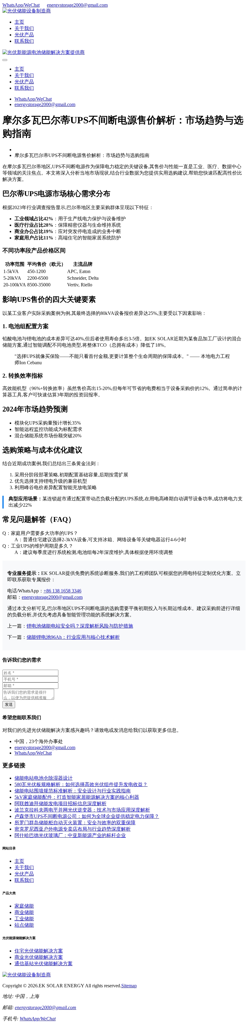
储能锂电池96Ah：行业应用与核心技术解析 (73, 637)
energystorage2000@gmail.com (77, 5)
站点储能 (24, 925)
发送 (9, 704)
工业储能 (24, 918)
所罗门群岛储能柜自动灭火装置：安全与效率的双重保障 (75, 822)
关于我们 (24, 28)
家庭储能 (24, 906)
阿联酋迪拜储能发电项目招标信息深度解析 (60, 803)
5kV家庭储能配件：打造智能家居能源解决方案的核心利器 (77, 797)
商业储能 (24, 912)
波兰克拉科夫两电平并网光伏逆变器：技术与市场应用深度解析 (82, 809)
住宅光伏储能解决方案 (39, 950)
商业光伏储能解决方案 (39, 957)
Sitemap (129, 985)
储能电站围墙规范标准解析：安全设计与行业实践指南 (73, 790)
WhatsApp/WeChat (21, 5)
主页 (19, 22)
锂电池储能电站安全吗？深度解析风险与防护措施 (80, 626)
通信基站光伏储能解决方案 (44, 963)
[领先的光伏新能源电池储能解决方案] (43, 52)
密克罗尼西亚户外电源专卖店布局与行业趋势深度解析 (73, 829)
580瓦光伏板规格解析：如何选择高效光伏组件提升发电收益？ (81, 784)
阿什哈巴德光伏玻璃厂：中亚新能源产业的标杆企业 (70, 835)
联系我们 (24, 41)
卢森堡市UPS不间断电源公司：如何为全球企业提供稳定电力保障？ (87, 816)
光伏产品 (24, 34)
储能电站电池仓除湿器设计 (44, 778)
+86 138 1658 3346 (62, 590)
